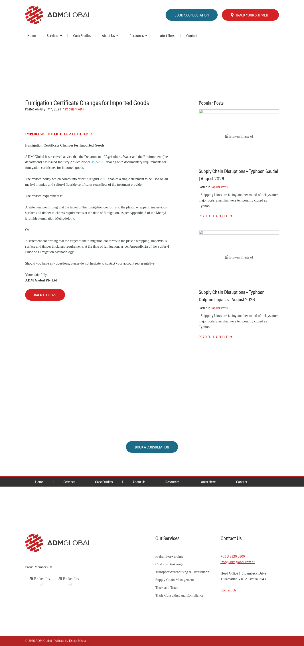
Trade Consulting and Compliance (179, 595)
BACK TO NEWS (45, 295)
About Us (108, 35)
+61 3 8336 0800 (233, 556)
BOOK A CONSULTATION (191, 15)
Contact (191, 35)
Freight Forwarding (169, 556)
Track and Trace (166, 587)
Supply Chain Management (174, 580)
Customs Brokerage (169, 564)
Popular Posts (74, 109)
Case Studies (82, 35)
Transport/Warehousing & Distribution (182, 572)
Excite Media (77, 640)
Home (31, 35)
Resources (137, 35)
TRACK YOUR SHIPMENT (252, 15)
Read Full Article (213, 216)
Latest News (166, 35)
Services (52, 35)
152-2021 (98, 162)
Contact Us (228, 590)
